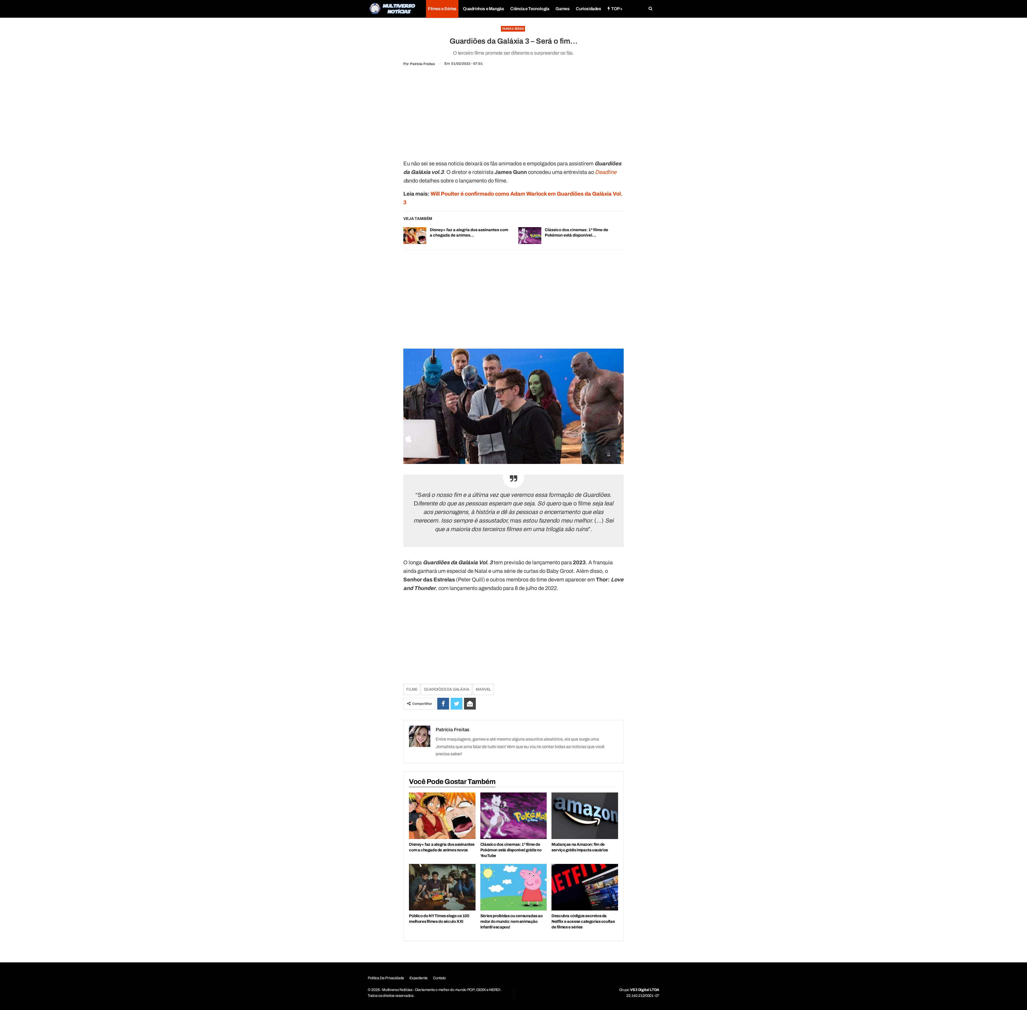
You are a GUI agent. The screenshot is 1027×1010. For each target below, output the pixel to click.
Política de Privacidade (386, 978)
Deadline (605, 172)
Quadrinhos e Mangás (483, 8)
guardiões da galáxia (446, 689)
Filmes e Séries (442, 8)
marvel (483, 689)
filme (411, 689)
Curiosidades (588, 8)
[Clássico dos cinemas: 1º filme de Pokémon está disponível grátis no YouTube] (529, 235)
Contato (439, 978)
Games (562, 8)
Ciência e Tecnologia (529, 8)
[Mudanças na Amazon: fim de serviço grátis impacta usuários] (584, 815)
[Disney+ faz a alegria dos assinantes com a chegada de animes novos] (414, 235)
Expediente (418, 978)
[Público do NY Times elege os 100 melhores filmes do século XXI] (442, 887)
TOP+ (616, 8)
